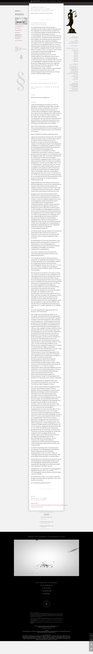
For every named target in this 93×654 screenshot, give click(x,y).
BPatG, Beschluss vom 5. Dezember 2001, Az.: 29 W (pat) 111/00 (59, 638)
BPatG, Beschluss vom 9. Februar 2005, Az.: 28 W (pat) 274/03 (32, 635)
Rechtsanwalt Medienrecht (55, 631)
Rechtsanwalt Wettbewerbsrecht (65, 631)
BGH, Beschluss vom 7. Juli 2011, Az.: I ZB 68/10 (42, 636)
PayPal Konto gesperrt (51, 632)
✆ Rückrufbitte (46, 593)
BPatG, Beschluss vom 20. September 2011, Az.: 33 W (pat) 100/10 (37, 638)
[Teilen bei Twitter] (47, 515)
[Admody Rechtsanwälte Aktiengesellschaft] (46, 607)
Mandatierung (52, 1)
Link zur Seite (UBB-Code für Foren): (46, 521)
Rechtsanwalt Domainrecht (27, 631)
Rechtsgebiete (44, 1)
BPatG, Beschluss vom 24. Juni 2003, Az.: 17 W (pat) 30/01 (52, 635)
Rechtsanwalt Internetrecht (36, 631)
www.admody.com (18, 40)
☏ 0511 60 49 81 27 (46, 588)
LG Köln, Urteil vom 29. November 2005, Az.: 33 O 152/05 (60, 636)
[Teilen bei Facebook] (48, 515)
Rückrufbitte (17, 32)
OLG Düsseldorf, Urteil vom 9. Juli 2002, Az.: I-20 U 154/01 (31, 637)
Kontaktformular (18, 30)
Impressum (59, 1)
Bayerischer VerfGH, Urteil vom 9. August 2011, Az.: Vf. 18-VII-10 (46, 639)
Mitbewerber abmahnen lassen (43, 632)
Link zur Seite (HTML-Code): (46, 517)
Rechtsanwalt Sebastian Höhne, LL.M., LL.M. (46, 627)
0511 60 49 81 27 (18, 28)
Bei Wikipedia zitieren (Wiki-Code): (46, 525)
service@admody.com (19, 26)
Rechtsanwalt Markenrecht (45, 631)
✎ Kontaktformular (46, 591)
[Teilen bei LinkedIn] (45, 515)
